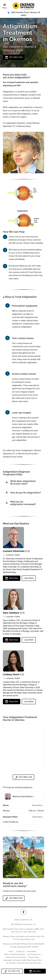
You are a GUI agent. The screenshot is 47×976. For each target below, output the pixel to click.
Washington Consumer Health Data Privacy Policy (22, 960)
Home (11, 951)
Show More (37, 805)
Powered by (23, 944)
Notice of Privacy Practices (16, 957)
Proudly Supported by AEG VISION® (24, 947)
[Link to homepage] (23, 6)
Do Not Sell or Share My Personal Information (23, 963)
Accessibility (31, 951)
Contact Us (20, 951)
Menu (4, 8)
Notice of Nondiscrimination (14, 954)
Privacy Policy (34, 957)
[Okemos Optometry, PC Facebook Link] (23, 912)
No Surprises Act (34, 954)
